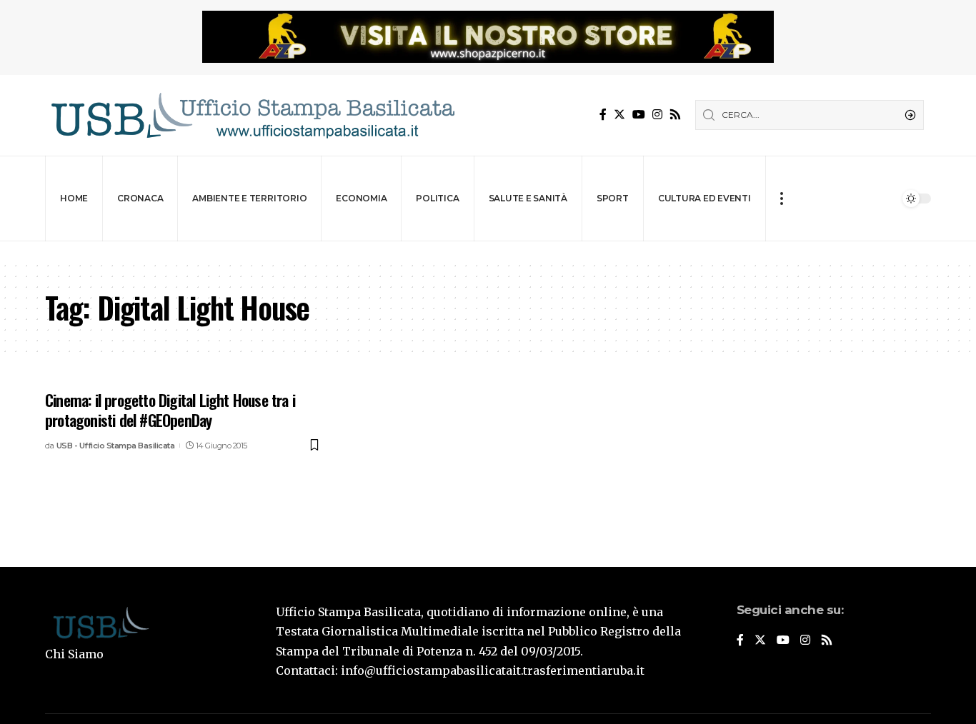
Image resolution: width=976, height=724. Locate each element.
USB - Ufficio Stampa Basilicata (115, 446)
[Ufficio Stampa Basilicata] (252, 115)
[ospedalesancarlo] (488, 251)
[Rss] (675, 114)
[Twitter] (619, 114)
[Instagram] (657, 114)
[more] (781, 198)
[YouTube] (639, 114)
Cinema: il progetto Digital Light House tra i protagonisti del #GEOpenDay (170, 410)
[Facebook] (603, 114)
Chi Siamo (74, 654)
